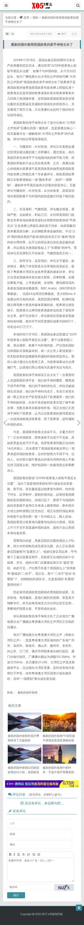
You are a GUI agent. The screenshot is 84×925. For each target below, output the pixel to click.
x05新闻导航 (55, 914)
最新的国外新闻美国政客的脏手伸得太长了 (42, 44)
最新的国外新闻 (28, 692)
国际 (35, 17)
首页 (26, 17)
